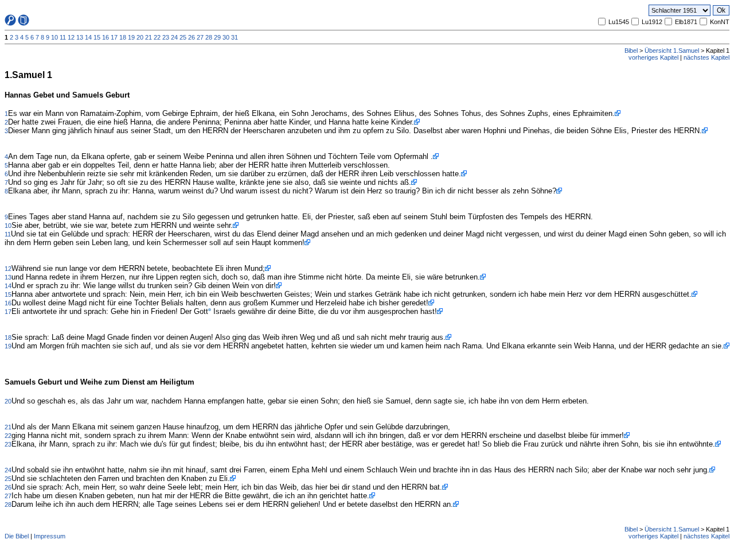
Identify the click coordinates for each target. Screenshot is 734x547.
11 (63, 37)
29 (217, 37)
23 (165, 37)
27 (200, 37)
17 (114, 37)
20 (139, 37)
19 (131, 37)
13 (79, 37)
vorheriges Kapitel (653, 57)
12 (71, 37)
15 (96, 37)
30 (225, 37)
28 (208, 37)
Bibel (631, 50)
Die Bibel (17, 536)
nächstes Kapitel (706, 57)
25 (182, 37)
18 (122, 37)
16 (105, 37)
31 (234, 37)
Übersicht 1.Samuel (672, 50)
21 (148, 37)
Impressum (49, 536)
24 (174, 37)
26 (191, 37)
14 (88, 37)
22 (157, 37)
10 (54, 37)
